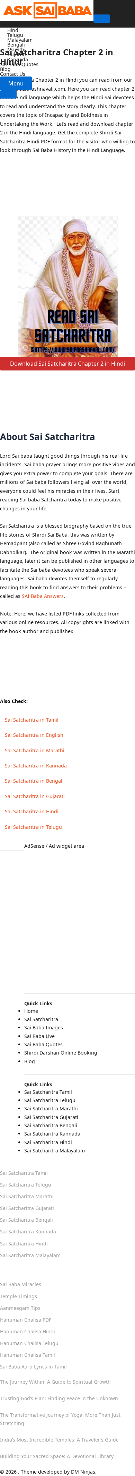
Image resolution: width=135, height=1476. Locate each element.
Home (31, 1011)
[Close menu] (8, 94)
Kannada (17, 59)
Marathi (16, 49)
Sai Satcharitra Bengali (50, 1125)
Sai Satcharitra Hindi (48, 1142)
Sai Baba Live (108, 7)
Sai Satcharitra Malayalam (54, 1150)
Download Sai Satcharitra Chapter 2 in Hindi (67, 363)
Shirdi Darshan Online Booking (60, 1052)
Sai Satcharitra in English (34, 735)
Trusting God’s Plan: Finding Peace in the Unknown (59, 1398)
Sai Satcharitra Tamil (48, 1092)
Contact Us (12, 74)
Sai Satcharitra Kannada (52, 1133)
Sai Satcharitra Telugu (49, 1100)
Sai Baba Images (43, 1027)
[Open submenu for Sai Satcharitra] (101, 18)
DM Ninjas (83, 1471)
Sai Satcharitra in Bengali (34, 780)
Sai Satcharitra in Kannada (36, 765)
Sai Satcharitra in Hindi (31, 811)
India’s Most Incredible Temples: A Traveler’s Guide (59, 1439)
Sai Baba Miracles (20, 1284)
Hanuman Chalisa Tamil (27, 1355)
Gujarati (16, 54)
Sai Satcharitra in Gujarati (35, 796)
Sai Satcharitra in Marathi (34, 750)
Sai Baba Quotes (19, 64)
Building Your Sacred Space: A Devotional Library (57, 1456)
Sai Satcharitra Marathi (51, 1108)
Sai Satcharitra (110, 12)
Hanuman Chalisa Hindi (27, 1331)
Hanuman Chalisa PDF (25, 1319)
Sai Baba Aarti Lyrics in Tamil (33, 1366)
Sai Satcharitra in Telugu (33, 827)
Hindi (13, 30)
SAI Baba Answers (43, 596)
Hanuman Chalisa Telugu (29, 1343)
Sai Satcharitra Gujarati (51, 1117)
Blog (5, 69)
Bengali (16, 44)
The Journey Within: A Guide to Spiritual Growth (55, 1381)
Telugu (15, 35)
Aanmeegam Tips (20, 1308)
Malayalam (20, 40)
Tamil (13, 25)
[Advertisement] (67, 189)
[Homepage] (46, 10)
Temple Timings (18, 1296)
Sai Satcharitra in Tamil (31, 719)
